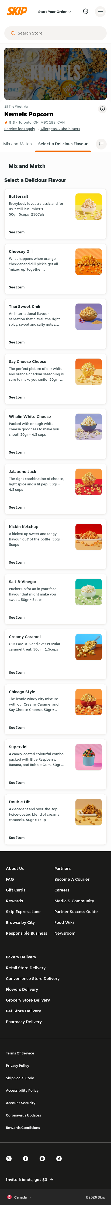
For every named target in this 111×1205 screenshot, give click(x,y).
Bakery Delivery (21, 957)
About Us (15, 868)
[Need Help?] (86, 11)
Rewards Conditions (23, 1127)
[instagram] (43, 1163)
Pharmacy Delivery (24, 1021)
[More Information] (102, 109)
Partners (62, 868)
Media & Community (74, 901)
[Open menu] (100, 11)
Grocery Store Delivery (28, 1000)
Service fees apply (19, 128)
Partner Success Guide (76, 911)
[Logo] (18, 11)
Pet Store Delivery (23, 1011)
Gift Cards (15, 890)
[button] (17, 144)
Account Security (20, 1102)
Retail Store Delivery (26, 968)
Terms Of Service (20, 1053)
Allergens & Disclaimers (60, 128)
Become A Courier (71, 879)
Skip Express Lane (23, 911)
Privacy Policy (17, 1065)
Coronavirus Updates (23, 1115)
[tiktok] (60, 1163)
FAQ (10, 879)
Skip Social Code (20, 1077)
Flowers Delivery (22, 989)
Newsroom (64, 933)
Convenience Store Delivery (33, 978)
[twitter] (10, 1163)
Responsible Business (26, 933)
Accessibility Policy (22, 1090)
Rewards (14, 901)
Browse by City (20, 922)
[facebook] (27, 1163)
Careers (61, 890)
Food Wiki (64, 922)
